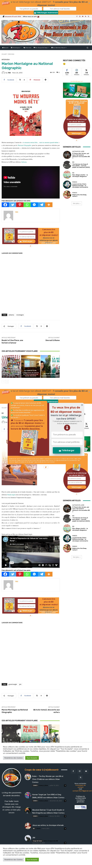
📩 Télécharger (66, 450)
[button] (67, 422)
